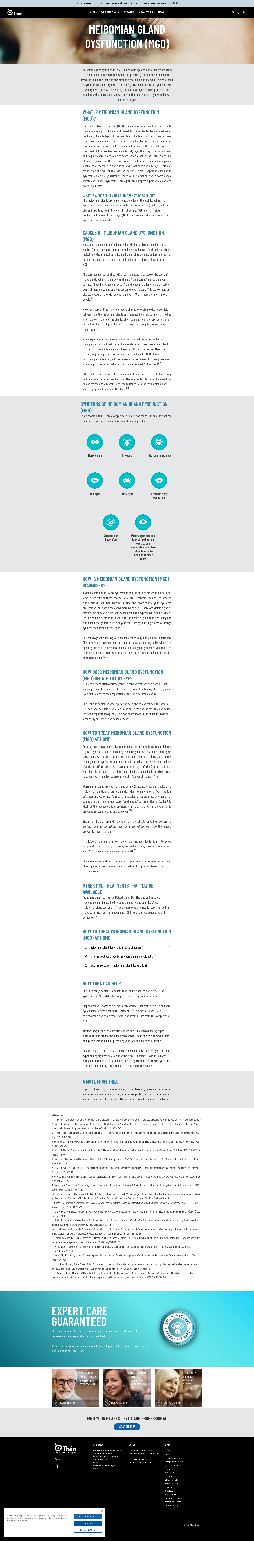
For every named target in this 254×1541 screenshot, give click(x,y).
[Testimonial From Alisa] (127, 1388)
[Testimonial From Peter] (75, 1388)
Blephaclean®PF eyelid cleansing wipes (142, 1031)
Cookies (169, 1490)
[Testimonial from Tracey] (178, 1388)
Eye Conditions (172, 1465)
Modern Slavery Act (174, 1498)
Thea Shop (194, 1525)
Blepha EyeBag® (92, 1006)
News (167, 1469)
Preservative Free (173, 1458)
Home (168, 1450)
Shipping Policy (172, 1479)
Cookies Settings (88, 1530)
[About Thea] (178, 1329)
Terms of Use (171, 1483)
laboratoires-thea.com (140, 1462)
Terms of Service (173, 1501)
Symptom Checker (174, 1461)
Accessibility (171, 1494)
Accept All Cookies (88, 1517)
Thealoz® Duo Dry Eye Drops (107, 1051)
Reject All (88, 1523)
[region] (54, 1522)
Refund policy (171, 1505)
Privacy (168, 1487)
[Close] (102, 1511)
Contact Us (170, 1476)
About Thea (170, 1472)
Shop (167, 1454)
